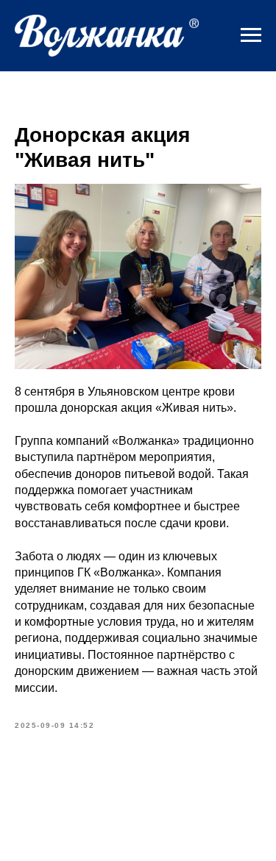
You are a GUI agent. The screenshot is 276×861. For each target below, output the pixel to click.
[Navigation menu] (251, 35)
